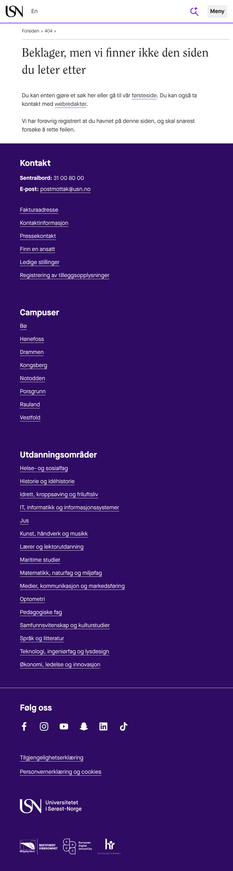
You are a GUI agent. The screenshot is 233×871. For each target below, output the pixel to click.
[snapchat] (84, 726)
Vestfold (30, 417)
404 (48, 31)
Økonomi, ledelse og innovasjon (60, 664)
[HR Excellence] (109, 848)
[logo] (14, 11)
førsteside (144, 95)
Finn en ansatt (37, 249)
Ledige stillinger (39, 262)
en (34, 11)
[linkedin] (103, 726)
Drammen (32, 352)
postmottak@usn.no (65, 189)
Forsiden (30, 31)
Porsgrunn (33, 391)
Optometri (32, 599)
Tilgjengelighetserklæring (51, 757)
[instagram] (44, 726)
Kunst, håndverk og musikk (54, 534)
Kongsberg (33, 365)
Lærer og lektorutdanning (52, 547)
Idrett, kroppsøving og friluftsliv (59, 494)
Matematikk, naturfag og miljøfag (61, 573)
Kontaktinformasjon (44, 223)
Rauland (30, 404)
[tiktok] (123, 726)
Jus (24, 520)
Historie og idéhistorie (47, 481)
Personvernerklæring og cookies (60, 772)
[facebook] (24, 726)
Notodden (32, 378)
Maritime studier (40, 560)
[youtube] (64, 726)
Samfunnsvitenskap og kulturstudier (65, 625)
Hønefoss (32, 339)
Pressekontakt (38, 236)
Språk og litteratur (42, 638)
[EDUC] (77, 848)
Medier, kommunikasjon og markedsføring (72, 586)
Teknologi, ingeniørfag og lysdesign (64, 651)
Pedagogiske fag (41, 612)
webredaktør (70, 104)
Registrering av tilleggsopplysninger (64, 275)
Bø (23, 326)
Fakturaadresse (39, 210)
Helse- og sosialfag (44, 468)
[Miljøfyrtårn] (38, 848)
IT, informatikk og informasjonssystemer (69, 507)
